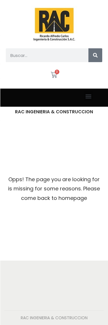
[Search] (95, 55)
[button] (88, 96)
